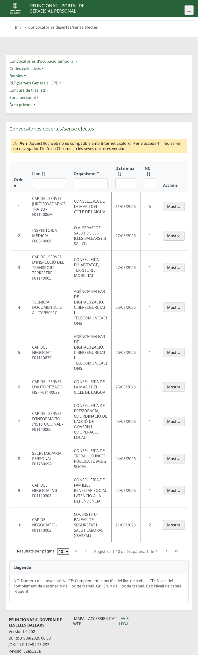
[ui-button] (189, 10)
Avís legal (124, 621)
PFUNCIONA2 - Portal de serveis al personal (57, 8)
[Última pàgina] (176, 550)
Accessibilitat (102, 618)
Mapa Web (79, 621)
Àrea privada (21, 104)
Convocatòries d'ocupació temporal (41, 61)
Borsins (16, 75)
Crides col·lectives (25, 68)
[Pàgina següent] (166, 550)
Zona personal (22, 97)
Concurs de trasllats (27, 90)
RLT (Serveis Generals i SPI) (33, 83)
